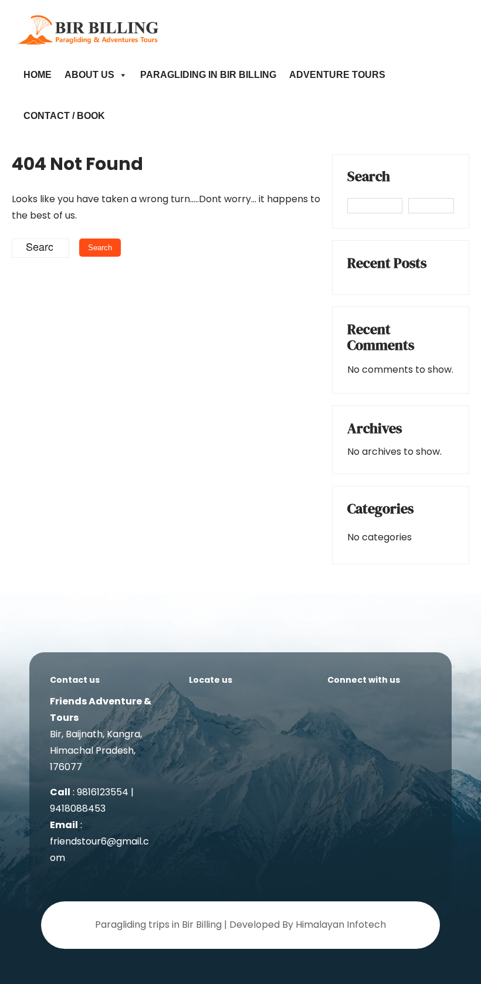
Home (37, 75)
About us (89, 75)
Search (368, 177)
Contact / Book (64, 116)
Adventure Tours (337, 75)
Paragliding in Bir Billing (208, 75)
